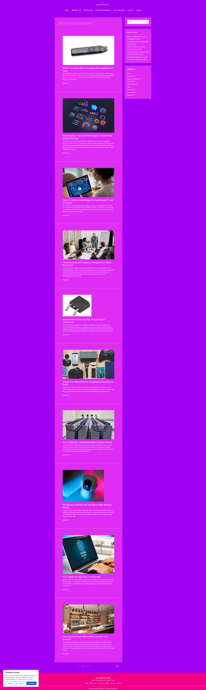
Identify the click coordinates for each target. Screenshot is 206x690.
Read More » (66, 83)
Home (67, 10)
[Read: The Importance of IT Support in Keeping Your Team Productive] (88, 245)
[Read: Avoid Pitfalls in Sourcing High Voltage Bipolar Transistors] (77, 305)
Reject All (21, 683)
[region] (21, 678)
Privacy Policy (93, 683)
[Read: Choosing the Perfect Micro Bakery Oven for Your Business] (88, 619)
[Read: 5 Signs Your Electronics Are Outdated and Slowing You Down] (88, 364)
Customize (10, 683)
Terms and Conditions (104, 683)
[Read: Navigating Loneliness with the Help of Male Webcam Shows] (83, 485)
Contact (138, 10)
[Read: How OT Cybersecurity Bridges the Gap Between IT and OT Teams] (88, 182)
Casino (129, 73)
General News (130, 81)
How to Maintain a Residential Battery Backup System (87, 442)
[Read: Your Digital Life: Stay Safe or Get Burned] (88, 554)
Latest (129, 87)
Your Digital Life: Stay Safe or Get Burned (81, 577)
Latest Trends (130, 89)
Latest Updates (131, 92)
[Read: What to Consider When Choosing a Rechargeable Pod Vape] (88, 50)
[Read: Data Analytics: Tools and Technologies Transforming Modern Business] (88, 115)
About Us (130, 10)
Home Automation (119, 10)
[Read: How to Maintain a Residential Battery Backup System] (88, 424)
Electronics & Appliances (103, 10)
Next (118, 666)
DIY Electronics (88, 10)
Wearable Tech (76, 10)
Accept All (31, 683)
